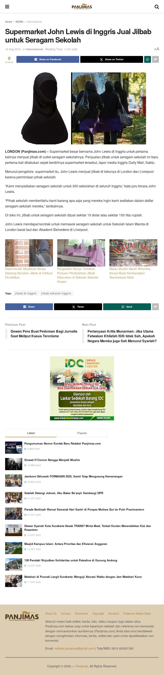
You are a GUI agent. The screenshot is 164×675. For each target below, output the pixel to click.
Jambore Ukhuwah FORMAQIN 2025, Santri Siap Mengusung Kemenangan (73, 476)
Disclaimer (81, 613)
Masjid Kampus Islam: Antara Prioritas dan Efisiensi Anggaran (65, 544)
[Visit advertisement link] (82, 388)
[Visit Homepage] (82, 6)
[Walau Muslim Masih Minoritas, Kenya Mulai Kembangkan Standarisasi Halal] (133, 253)
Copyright (98, 613)
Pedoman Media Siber (137, 613)
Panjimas (82, 666)
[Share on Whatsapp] (147, 59)
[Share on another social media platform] (155, 59)
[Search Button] (157, 6)
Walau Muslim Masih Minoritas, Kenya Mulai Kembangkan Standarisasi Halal (130, 273)
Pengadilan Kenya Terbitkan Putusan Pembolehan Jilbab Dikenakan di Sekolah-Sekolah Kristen (77, 275)
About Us (51, 613)
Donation (113, 613)
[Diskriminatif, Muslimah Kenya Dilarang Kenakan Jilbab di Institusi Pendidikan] (29, 253)
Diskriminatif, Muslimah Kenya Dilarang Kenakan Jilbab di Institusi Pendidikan (28, 273)
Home (8, 21)
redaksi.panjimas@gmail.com (74, 648)
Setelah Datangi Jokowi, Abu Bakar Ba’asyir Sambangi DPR (63, 493)
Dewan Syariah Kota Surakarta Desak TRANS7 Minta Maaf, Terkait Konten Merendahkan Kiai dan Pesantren (87, 528)
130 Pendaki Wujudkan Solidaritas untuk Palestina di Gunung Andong (70, 560)
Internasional (34, 21)
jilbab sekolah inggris (56, 293)
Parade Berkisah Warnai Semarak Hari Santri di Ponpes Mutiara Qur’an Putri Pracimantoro (84, 509)
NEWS (19, 21)
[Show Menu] (7, 6)
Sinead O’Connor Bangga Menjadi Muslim (52, 460)
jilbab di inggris (26, 293)
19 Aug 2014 (13, 49)
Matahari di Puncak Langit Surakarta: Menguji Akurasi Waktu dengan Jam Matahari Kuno (83, 577)
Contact (66, 613)
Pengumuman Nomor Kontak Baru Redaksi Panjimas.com (62, 443)
